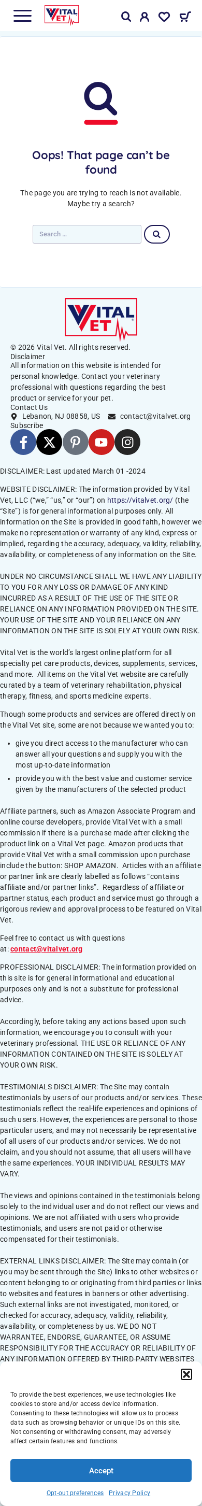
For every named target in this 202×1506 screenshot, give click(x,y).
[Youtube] (101, 442)
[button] (186, 1374)
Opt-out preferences (75, 1493)
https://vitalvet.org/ (140, 500)
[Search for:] (87, 234)
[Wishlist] (164, 18)
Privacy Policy (129, 1493)
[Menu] (22, 15)
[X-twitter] (49, 442)
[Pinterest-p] (76, 442)
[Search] (126, 16)
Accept (101, 1470)
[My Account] (145, 18)
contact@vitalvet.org (46, 949)
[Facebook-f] (23, 442)
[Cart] (185, 18)
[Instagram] (127, 442)
